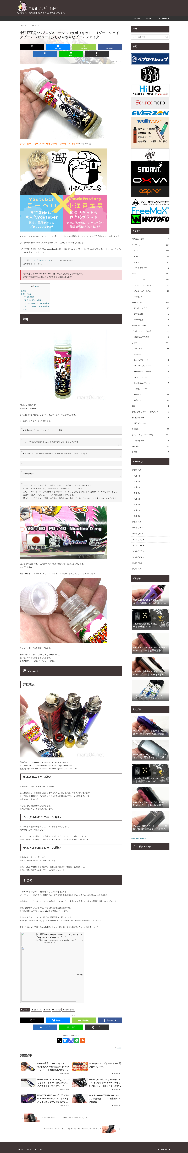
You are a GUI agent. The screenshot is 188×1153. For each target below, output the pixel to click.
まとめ (24, 309)
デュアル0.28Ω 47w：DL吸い (36, 306)
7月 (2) (137, 481)
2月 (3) (137, 510)
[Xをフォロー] (59, 1040)
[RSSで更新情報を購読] (82, 1040)
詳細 (23, 291)
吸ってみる (26, 294)
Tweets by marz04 (138, 838)
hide (36, 286)
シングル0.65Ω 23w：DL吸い (36, 303)
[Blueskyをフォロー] (65, 1040)
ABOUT (29, 1149)
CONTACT (39, 1149)
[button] (97, 54)
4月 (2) (137, 499)
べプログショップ (41, 260)
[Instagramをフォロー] (71, 1040)
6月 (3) (137, 487)
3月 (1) (137, 505)
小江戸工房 (37, 1010)
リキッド (26, 1010)
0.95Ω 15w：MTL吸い (33, 300)
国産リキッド (69, 1010)
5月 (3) (137, 493)
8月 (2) (137, 476)
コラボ (48, 1010)
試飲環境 (29, 297)
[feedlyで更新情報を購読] (76, 1040)
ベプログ (58, 1010)
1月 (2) (137, 516)
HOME (21, 1149)
